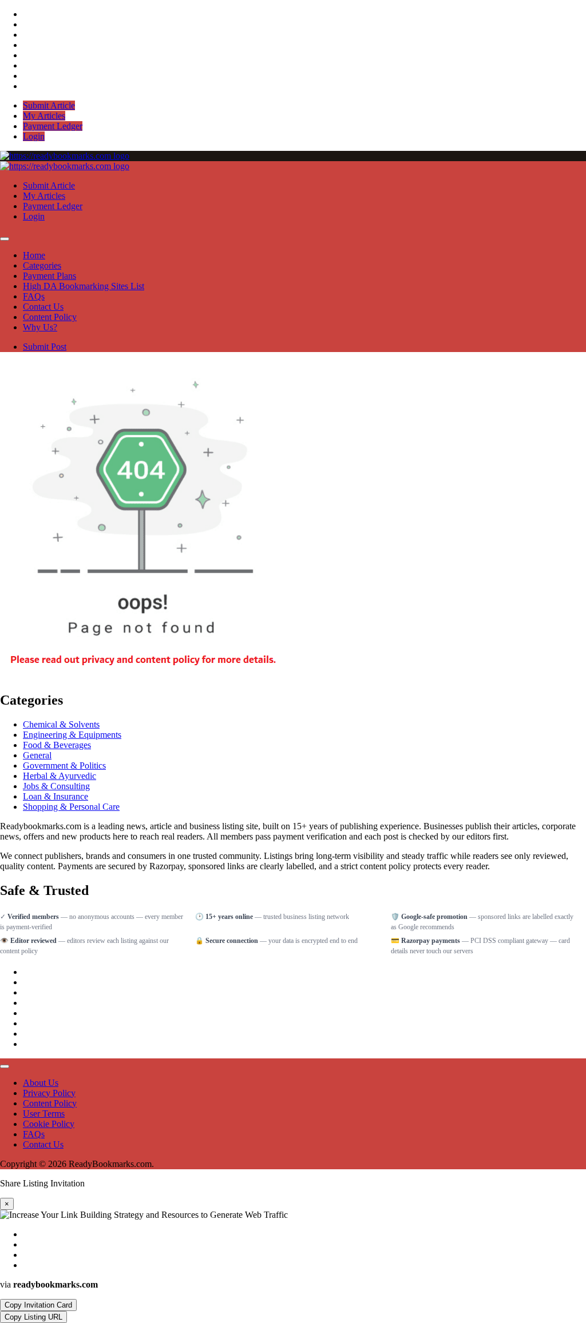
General (37, 755)
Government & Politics (64, 765)
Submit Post (44, 346)
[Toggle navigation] (4, 239)
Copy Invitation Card (38, 1305)
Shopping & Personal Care (71, 807)
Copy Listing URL (33, 1317)
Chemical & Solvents (61, 724)
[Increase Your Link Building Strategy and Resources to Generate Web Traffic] (64, 156)
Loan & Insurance (55, 796)
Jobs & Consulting (56, 786)
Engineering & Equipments (72, 735)
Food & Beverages (57, 745)
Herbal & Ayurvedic (59, 776)
